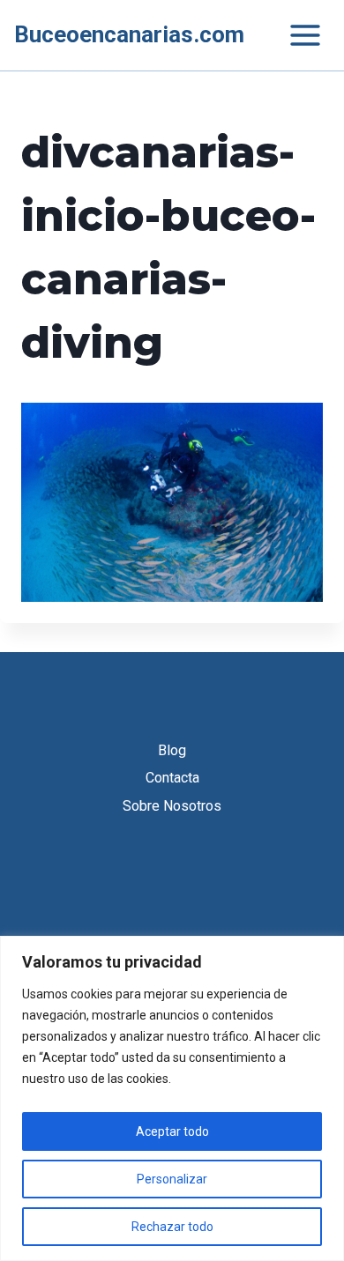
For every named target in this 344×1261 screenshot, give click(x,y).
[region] (172, 1098)
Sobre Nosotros (172, 805)
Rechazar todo (172, 1227)
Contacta (172, 777)
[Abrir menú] (296, 34)
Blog (172, 750)
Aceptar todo (172, 1131)
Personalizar (172, 1179)
